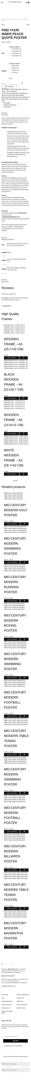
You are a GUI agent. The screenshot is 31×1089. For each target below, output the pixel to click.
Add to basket (9, 86)
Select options (12, 524)
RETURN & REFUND (22, 1004)
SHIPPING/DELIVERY (7, 1001)
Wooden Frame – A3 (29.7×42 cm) (13, 344)
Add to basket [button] (11, 358)
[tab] (16, 103)
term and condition (17, 1045)
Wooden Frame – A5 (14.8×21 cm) (13, 420)
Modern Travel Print (7, 99)
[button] (20, 49)
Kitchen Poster (20, 95)
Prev (3, 24)
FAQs (3, 998)
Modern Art (26, 97)
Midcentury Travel (17, 97)
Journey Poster (11, 95)
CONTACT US (20, 998)
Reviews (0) (7, 107)
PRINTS (9, 19)
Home (3, 19)
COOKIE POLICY (6, 1008)
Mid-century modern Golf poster (16, 510)
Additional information (10, 105)
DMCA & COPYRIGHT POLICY (7, 1012)
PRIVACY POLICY (21, 1008)
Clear (10, 78)
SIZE (3, 53)
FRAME (4, 71)
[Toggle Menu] (2, 2)
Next (28, 24)
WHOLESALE (20, 1001)
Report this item (6, 305)
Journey (14, 19)
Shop (6, 19)
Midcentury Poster (7, 97)
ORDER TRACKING (7, 1004)
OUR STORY (5, 994)
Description (7, 103)
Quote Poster (17, 99)
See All (16, 480)
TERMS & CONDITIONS (23, 994)
